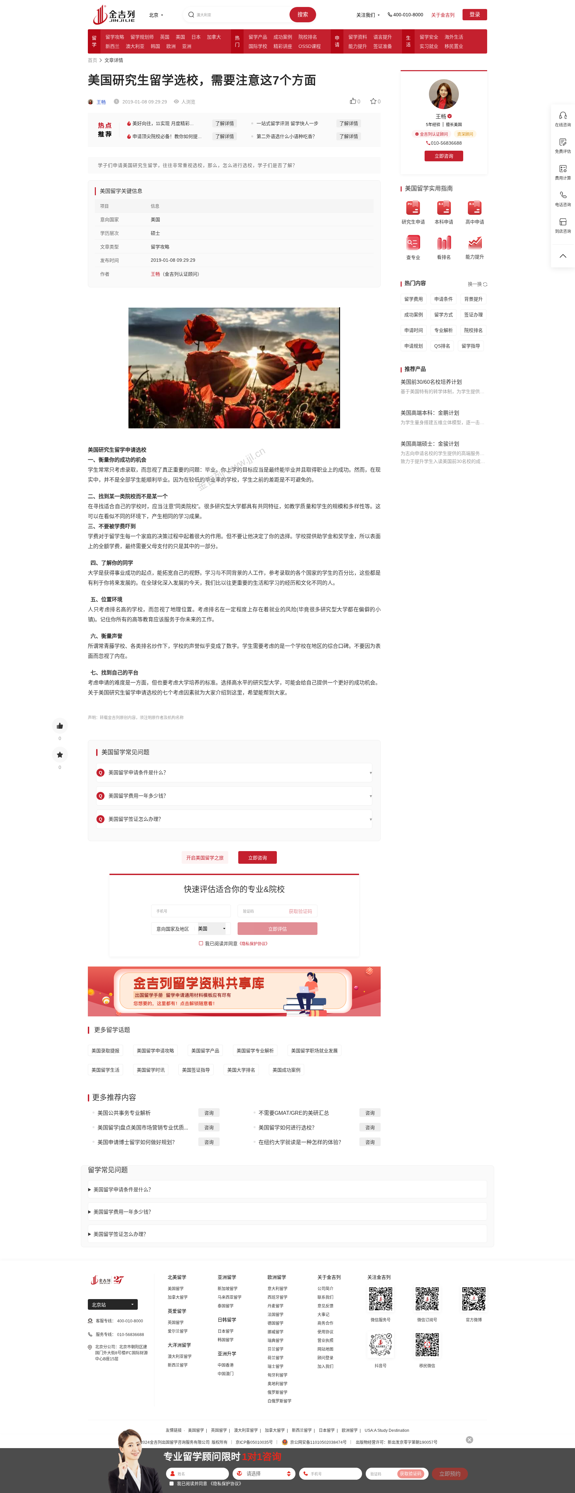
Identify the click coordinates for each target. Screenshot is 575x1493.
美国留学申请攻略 (155, 1050)
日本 (196, 37)
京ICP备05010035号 (254, 1442)
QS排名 (442, 346)
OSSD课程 (309, 46)
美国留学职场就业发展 (314, 1050)
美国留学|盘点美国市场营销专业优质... (142, 1127)
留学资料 (357, 37)
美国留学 (176, 1288)
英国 (164, 37)
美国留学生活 (105, 1070)
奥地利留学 (278, 1384)
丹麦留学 (276, 1306)
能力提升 (357, 46)
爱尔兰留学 (178, 1331)
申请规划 (413, 346)
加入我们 (325, 1366)
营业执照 (325, 1340)
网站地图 (325, 1349)
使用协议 (325, 1332)
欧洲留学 (350, 1430)
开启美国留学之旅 (205, 857)
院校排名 (307, 37)
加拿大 (214, 37)
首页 (92, 60)
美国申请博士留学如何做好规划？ (137, 1142)
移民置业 (454, 46)
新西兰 (112, 46)
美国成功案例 (286, 1070)
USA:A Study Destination (387, 1430)
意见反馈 (325, 1306)
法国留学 (276, 1314)
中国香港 (226, 1365)
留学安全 (429, 37)
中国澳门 (226, 1374)
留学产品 (258, 37)
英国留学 (176, 1322)
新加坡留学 (228, 1288)
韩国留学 (226, 1340)
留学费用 (413, 299)
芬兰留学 (276, 1349)
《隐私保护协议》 (254, 944)
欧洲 (171, 46)
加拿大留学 (178, 1297)
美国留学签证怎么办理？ (121, 1234)
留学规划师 (142, 37)
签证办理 (473, 314)
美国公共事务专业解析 (124, 1113)
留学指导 (471, 346)
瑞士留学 (276, 1366)
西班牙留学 (278, 1297)
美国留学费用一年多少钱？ (123, 1212)
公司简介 (325, 1288)
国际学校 (258, 46)
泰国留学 (226, 1306)
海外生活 (454, 37)
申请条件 (443, 299)
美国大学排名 (241, 1070)
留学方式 (443, 314)
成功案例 (283, 37)
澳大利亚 (135, 46)
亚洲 (186, 46)
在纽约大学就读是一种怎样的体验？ (301, 1142)
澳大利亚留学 (180, 1356)
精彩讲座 (283, 46)
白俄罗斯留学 (279, 1401)
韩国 (155, 46)
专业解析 (443, 330)
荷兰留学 (276, 1358)
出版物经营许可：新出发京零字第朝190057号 (397, 1442)
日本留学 (226, 1331)
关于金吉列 (443, 15)
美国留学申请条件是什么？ (123, 1189)
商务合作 (325, 1323)
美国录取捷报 (105, 1050)
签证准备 (382, 46)
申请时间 (413, 330)
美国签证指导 (196, 1070)
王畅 (100, 102)
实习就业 (429, 46)
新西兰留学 (178, 1365)
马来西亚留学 (230, 1297)
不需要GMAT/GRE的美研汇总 (294, 1113)
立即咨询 (257, 857)
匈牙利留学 (278, 1375)
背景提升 (473, 299)
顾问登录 (325, 1358)
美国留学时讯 (151, 1070)
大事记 (323, 1314)
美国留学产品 (205, 1050)
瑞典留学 (276, 1340)
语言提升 (382, 37)
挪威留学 (276, 1332)
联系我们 (325, 1297)
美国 (180, 37)
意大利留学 (278, 1288)
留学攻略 (114, 37)
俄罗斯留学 (278, 1392)
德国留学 (276, 1323)
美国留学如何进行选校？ (288, 1127)
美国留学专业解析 (255, 1050)
